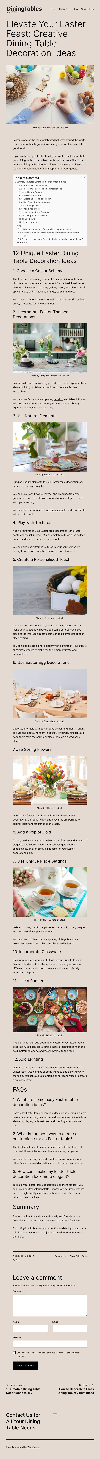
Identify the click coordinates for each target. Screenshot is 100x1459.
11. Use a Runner (30, 219)
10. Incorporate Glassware (34, 215)
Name (17, 1322)
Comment (19, 1291)
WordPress (33, 1447)
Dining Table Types (78, 1256)
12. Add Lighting (29, 222)
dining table (45, 1220)
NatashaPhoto (49, 920)
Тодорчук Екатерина (50, 375)
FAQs (19, 225)
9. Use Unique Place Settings (35, 212)
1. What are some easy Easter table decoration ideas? (46, 229)
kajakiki (49, 1035)
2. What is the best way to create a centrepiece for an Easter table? (50, 234)
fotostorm (49, 618)
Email (56, 1322)
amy (18, 1259)
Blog (75, 9)
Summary (22, 242)
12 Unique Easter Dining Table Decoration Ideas (41, 181)
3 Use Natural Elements (32, 192)
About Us (64, 9)
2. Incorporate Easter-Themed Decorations (41, 189)
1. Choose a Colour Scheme (34, 185)
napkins (58, 399)
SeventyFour (49, 721)
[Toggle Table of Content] (82, 178)
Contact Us (87, 9)
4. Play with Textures (31, 195)
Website (17, 1337)
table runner (22, 1042)
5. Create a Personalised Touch (36, 199)
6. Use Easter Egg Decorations (35, 202)
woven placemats (56, 510)
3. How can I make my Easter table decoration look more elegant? (52, 239)
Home (52, 9)
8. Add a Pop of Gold (30, 209)
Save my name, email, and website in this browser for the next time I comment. (48, 1354)
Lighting (17, 1067)
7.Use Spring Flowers (31, 205)
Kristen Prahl (49, 474)
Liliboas (49, 808)
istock (66, 375)
